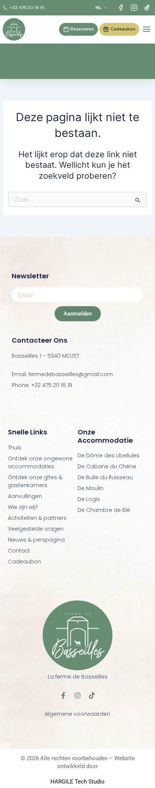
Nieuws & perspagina (36, 540)
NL (99, 7)
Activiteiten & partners (37, 518)
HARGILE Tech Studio (77, 781)
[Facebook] (120, 7)
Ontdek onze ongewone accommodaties (40, 462)
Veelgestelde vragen (36, 529)
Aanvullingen (25, 496)
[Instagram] (133, 7)
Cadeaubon (24, 561)
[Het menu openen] (146, 29)
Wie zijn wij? (23, 507)
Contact (19, 550)
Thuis (14, 447)
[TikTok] (146, 7)
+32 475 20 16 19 (27, 7)
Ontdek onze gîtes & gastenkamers (35, 481)
